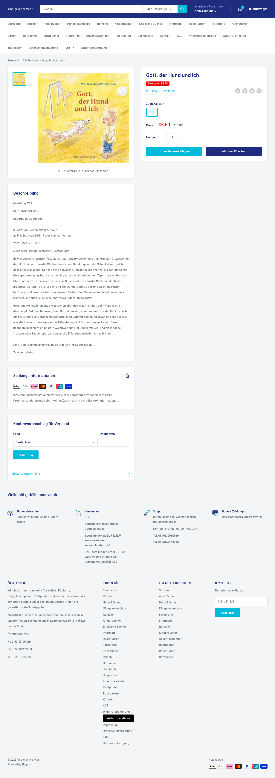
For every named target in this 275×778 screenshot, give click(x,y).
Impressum (14, 47)
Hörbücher (30, 35)
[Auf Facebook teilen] (237, 90)
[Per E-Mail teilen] (259, 90)
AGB (180, 35)
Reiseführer (197, 23)
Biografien (73, 35)
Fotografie (218, 23)
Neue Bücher (52, 23)
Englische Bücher (150, 23)
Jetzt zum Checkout (234, 151)
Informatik (175, 23)
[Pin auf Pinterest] (245, 90)
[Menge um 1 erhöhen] (182, 137)
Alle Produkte (30, 60)
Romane (102, 23)
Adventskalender (97, 35)
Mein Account (203, 11)
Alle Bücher (166, 596)
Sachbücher (51, 35)
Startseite (14, 23)
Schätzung (26, 455)
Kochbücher (240, 23)
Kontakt (165, 35)
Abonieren (228, 612)
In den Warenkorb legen (174, 151)
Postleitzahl (108, 433)
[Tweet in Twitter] (252, 90)
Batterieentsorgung (93, 47)
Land (16, 433)
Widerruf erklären (234, 35)
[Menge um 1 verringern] (162, 137)
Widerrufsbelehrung (202, 35)
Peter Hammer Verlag (160, 91)
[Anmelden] (182, 9)
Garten (11, 35)
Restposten (123, 35)
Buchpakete (145, 35)
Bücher (32, 23)
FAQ (67, 47)
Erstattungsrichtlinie (26, 473)
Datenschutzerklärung (43, 47)
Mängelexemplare (79, 23)
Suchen (164, 590)
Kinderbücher (123, 23)
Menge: (151, 137)
